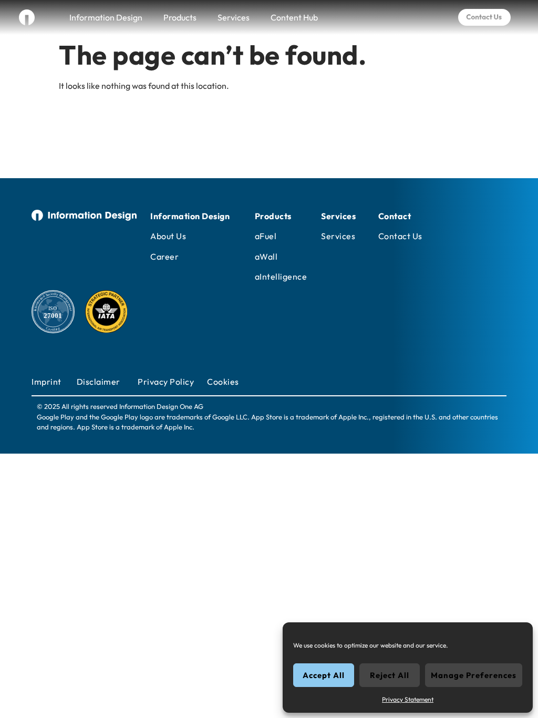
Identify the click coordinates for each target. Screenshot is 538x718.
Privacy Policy (166, 381)
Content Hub (294, 17)
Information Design (105, 17)
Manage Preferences (473, 675)
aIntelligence (281, 276)
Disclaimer (98, 381)
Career (164, 256)
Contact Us (400, 236)
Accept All (324, 675)
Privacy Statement (407, 699)
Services (234, 17)
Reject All (389, 675)
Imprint (46, 381)
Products (179, 17)
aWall (266, 256)
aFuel (266, 236)
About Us (168, 236)
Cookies (223, 381)
